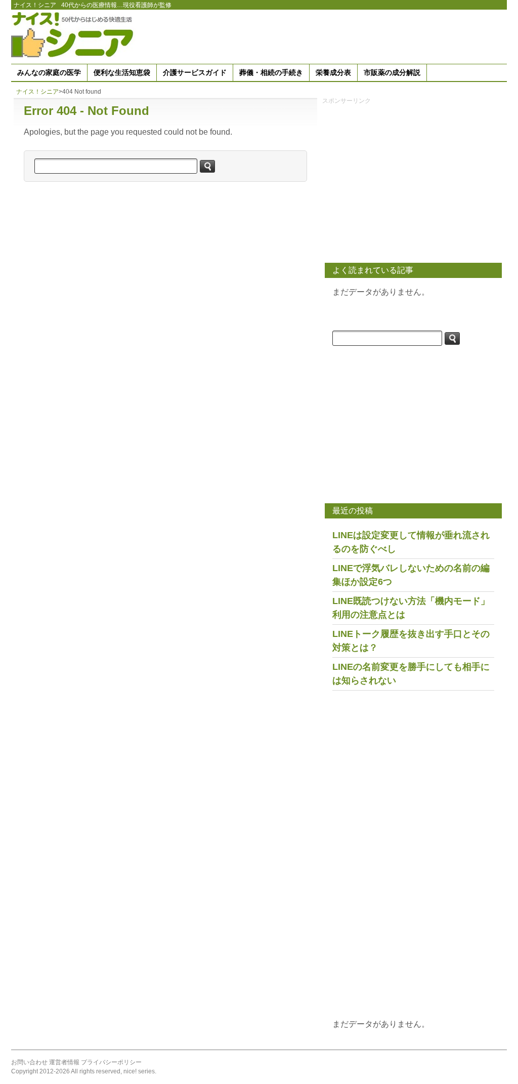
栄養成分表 (333, 72)
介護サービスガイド (195, 72)
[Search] (207, 166)
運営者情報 (64, 1062)
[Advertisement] (323, 35)
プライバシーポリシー (111, 1062)
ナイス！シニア (35, 5)
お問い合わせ (29, 1062)
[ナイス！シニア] (74, 34)
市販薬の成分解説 (392, 72)
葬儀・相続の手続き (271, 72)
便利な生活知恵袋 (122, 72)
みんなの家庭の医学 (49, 72)
